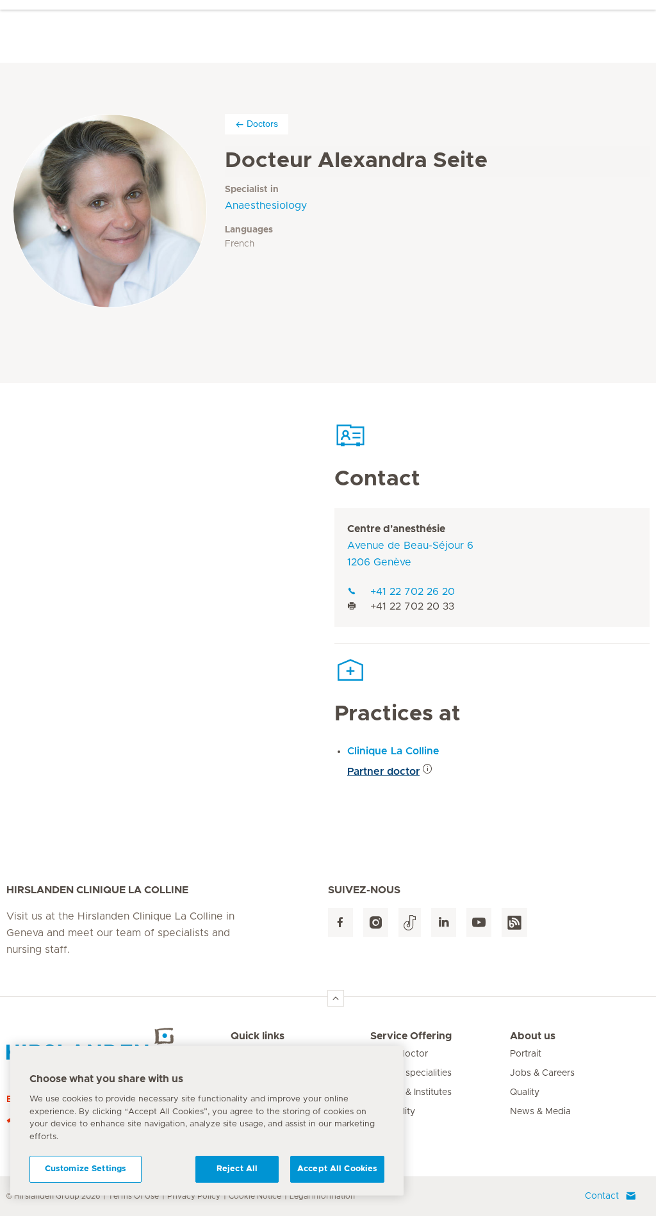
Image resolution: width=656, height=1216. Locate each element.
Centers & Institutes (411, 1092)
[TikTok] (409, 922)
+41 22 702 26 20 (412, 592)
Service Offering (411, 1036)
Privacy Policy (193, 1196)
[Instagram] (375, 922)
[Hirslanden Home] (118, 1044)
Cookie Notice (255, 1196)
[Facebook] (340, 922)
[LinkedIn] (443, 922)
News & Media (540, 1111)
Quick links (257, 1036)
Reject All (237, 1169)
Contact (602, 1196)
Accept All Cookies (337, 1169)
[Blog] (514, 922)
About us (532, 1036)
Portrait (525, 1054)
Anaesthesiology (266, 205)
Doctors (262, 123)
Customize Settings (85, 1169)
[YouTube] (478, 922)
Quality (524, 1092)
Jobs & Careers (542, 1073)
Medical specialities (411, 1073)
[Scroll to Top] (335, 998)
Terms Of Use (133, 1196)
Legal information (322, 1196)
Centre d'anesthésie (396, 529)
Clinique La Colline (393, 751)
